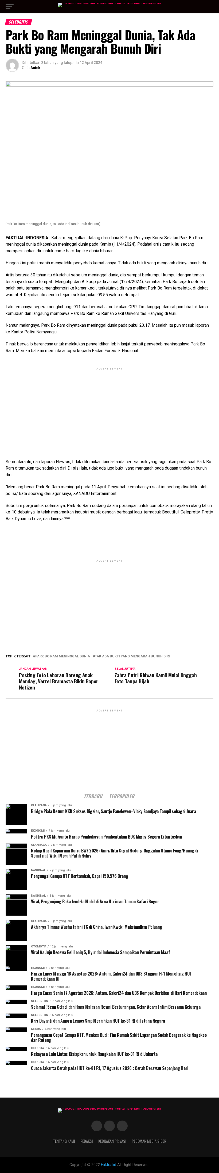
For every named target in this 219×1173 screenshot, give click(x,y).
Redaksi (86, 1141)
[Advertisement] (109, 408)
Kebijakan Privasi (112, 1141)
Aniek (35, 68)
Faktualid (108, 1165)
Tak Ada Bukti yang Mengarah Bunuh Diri (132, 656)
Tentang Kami (64, 1141)
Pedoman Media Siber (149, 1141)
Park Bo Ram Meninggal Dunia (62, 656)
